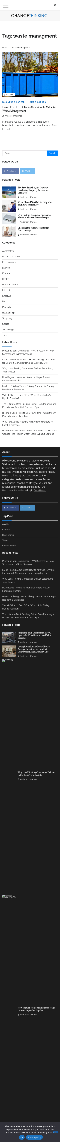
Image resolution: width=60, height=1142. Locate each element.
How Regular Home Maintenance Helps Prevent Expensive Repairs (36, 1009)
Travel (5, 335)
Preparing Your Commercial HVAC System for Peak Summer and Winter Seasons (35, 635)
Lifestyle (6, 296)
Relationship (8, 312)
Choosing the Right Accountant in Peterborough (33, 229)
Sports (5, 324)
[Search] (55, 5)
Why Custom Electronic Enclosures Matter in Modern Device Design (34, 216)
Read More (40, 490)
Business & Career (13, 102)
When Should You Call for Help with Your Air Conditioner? (35, 203)
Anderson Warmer (13, 116)
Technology (8, 329)
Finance (6, 273)
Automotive (8, 251)
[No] (55, 1132)
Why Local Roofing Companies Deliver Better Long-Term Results (36, 774)
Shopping (7, 318)
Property (6, 307)
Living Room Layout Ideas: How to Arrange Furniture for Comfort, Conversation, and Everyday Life (34, 649)
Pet (4, 301)
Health (5, 279)
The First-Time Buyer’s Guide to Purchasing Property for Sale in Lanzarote (33, 190)
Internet (6, 290)
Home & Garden (37, 102)
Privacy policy (34, 1137)
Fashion (6, 268)
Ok (21, 1137)
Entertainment (9, 262)
